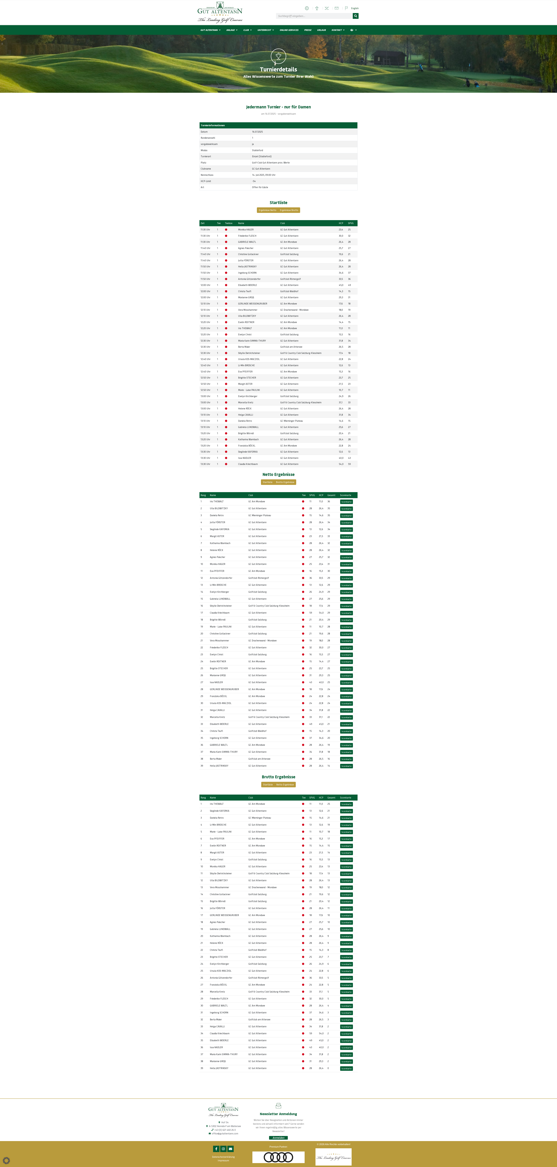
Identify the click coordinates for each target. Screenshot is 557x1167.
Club (246, 29)
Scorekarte (346, 501)
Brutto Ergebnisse (285, 482)
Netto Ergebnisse (285, 784)
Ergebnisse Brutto (289, 210)
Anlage (230, 29)
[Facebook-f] (216, 1149)
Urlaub (321, 29)
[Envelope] (230, 1149)
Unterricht (264, 29)
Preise (307, 29)
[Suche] (356, 16)
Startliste (267, 482)
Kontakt (337, 29)
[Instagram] (223, 1149)
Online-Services (289, 29)
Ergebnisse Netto (267, 210)
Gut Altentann (209, 29)
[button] (6, 1160)
